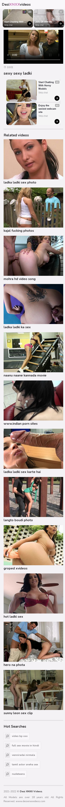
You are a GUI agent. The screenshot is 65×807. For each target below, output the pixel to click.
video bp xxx (20, 736)
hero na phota (14, 665)
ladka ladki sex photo (20, 182)
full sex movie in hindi (25, 745)
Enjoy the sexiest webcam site (47, 108)
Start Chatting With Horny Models (14, 22)
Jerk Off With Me (43, 22)
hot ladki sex (13, 616)
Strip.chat (8, 25)
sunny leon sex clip (18, 713)
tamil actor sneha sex (25, 764)
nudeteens (18, 774)
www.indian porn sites (21, 423)
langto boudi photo (18, 520)
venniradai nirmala (23, 755)
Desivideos (16, 4)
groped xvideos (15, 568)
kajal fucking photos (19, 230)
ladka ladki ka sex (17, 327)
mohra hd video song (20, 279)
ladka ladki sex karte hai (22, 472)
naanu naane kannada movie (25, 375)
